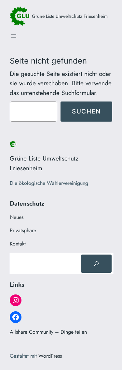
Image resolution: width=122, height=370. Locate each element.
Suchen (86, 111)
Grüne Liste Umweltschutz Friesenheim (70, 16)
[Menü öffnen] (14, 36)
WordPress (50, 356)
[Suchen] (96, 264)
